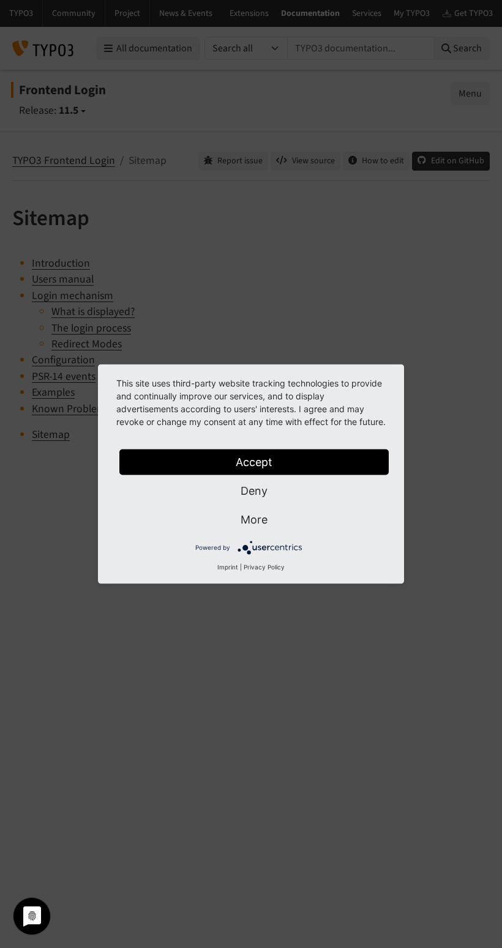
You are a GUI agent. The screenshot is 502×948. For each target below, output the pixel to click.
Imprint (227, 567)
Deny (254, 490)
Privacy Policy (264, 567)
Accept (254, 462)
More (254, 519)
